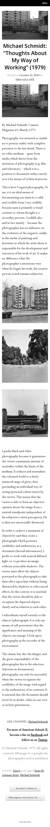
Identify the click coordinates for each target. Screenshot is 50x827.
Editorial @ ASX (25, 79)
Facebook (37, 735)
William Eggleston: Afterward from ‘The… (25, 797)
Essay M (39, 770)
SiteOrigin (23, 822)
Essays (17, 770)
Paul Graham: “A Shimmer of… (25, 788)
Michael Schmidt (38, 721)
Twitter (42, 740)
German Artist (10, 775)
